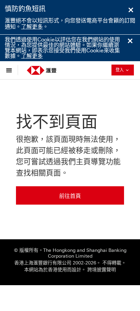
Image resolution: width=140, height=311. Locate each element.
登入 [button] (125, 69)
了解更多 (32, 26)
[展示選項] (10, 70)
